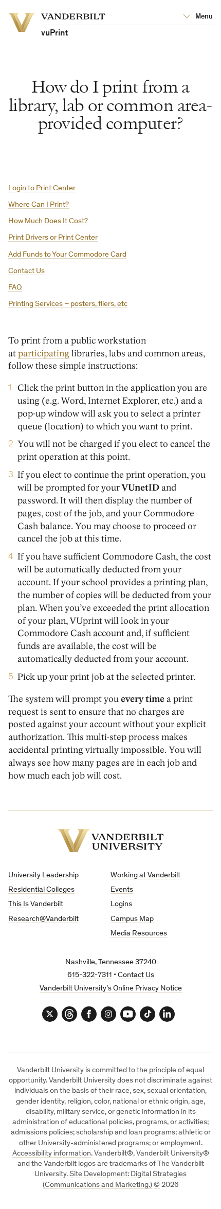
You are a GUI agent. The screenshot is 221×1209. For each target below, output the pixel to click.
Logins (121, 904)
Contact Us (26, 271)
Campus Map (132, 919)
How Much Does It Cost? (48, 221)
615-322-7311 (89, 975)
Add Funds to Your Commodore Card (67, 255)
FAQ (15, 288)
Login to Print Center (42, 188)
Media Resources (138, 933)
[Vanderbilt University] (111, 840)
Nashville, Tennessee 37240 (110, 962)
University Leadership (43, 875)
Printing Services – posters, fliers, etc (67, 304)
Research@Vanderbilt (43, 919)
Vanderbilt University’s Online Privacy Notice (111, 989)
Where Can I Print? (38, 205)
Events (121, 890)
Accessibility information (51, 1154)
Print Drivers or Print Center (53, 238)
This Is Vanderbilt (35, 904)
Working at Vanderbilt (145, 875)
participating (43, 353)
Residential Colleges (41, 890)
